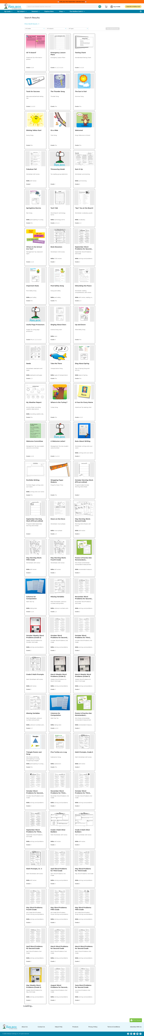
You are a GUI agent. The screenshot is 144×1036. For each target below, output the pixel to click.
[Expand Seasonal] (39, 11)
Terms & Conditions (114, 1027)
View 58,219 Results (112, 28)
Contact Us (41, 1027)
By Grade (7, 11)
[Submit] (99, 6)
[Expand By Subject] (26, 11)
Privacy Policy (92, 1027)
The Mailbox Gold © (76, 11)
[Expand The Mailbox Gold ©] (84, 11)
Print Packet (136, 1020)
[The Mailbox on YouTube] (137, 1034)
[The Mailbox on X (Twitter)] (134, 1034)
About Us (25, 1027)
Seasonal (35, 11)
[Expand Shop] (64, 11)
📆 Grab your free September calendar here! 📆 (72, 1)
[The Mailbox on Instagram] (140, 1034)
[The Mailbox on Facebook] (128, 1034)
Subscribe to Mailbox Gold (133, 6)
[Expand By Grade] (11, 11)
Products (75, 1027)
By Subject (21, 11)
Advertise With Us (136, 1027)
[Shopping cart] (106, 7)
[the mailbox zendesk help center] (141, 11)
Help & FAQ (58, 1027)
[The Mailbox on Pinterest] (131, 1034)
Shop (61, 11)
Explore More (49, 11)
